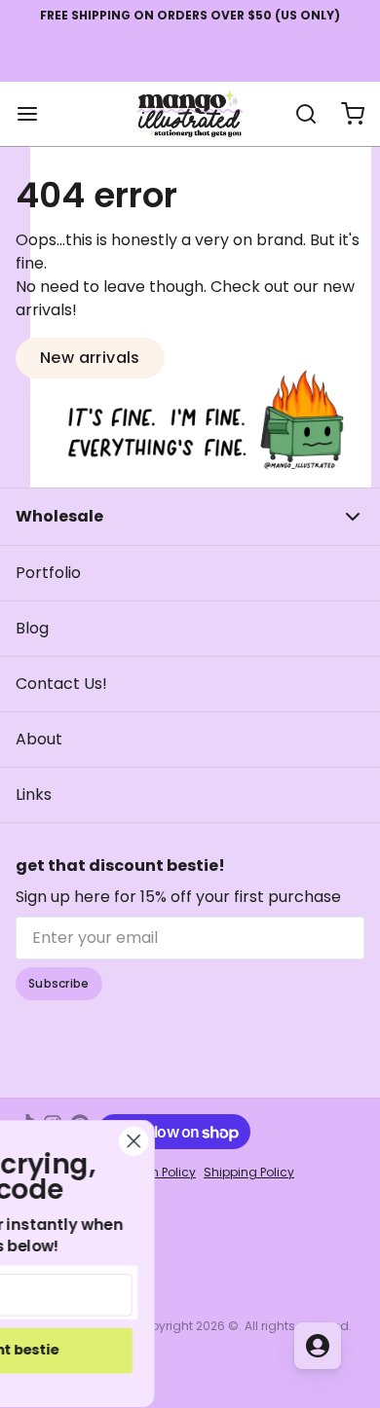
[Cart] (344, 113)
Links (34, 794)
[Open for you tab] (317, 1345)
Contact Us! (61, 683)
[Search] (298, 114)
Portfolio (48, 572)
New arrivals (90, 357)
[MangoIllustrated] (190, 114)
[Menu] (35, 113)
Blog (32, 628)
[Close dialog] (218, 1141)
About (39, 739)
